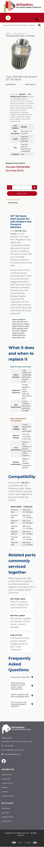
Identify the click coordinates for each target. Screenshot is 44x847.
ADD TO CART (22, 193)
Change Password (7, 817)
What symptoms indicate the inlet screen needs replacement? (18, 686)
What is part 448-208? (20, 677)
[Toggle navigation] (8, 17)
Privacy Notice (6, 779)
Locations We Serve (8, 796)
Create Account (6, 821)
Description (13, 202)
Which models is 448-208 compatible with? (20, 696)
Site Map (4, 787)
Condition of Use (7, 783)
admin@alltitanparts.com (13, 754)
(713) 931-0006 (9, 746)
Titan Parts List (19, 34)
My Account (5, 813)
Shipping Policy (6, 775)
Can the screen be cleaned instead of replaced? (18, 704)
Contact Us (5, 792)
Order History (6, 808)
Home (8, 34)
